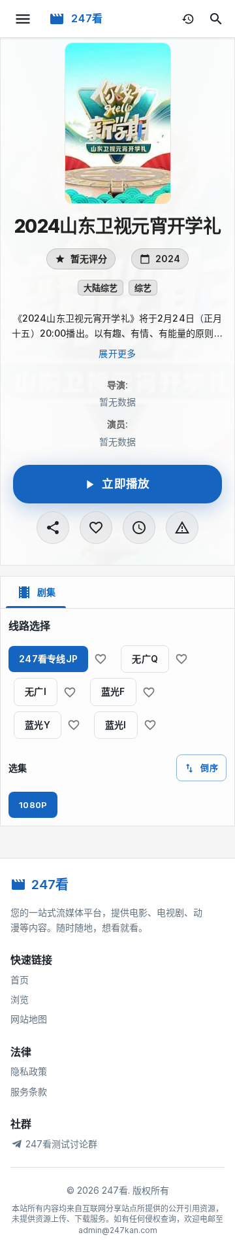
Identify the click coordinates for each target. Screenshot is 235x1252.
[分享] (53, 527)
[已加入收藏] (96, 527)
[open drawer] (22, 19)
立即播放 (125, 483)
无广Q (145, 658)
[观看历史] (188, 19)
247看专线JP (48, 658)
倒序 (209, 767)
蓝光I (116, 724)
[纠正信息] (182, 527)
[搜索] (216, 19)
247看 (87, 18)
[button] (100, 288)
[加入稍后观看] (139, 527)
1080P (33, 805)
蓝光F (113, 691)
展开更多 (117, 353)
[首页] (57, 19)
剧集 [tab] (46, 592)
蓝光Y (37, 724)
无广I (35, 691)
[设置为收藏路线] (100, 659)
